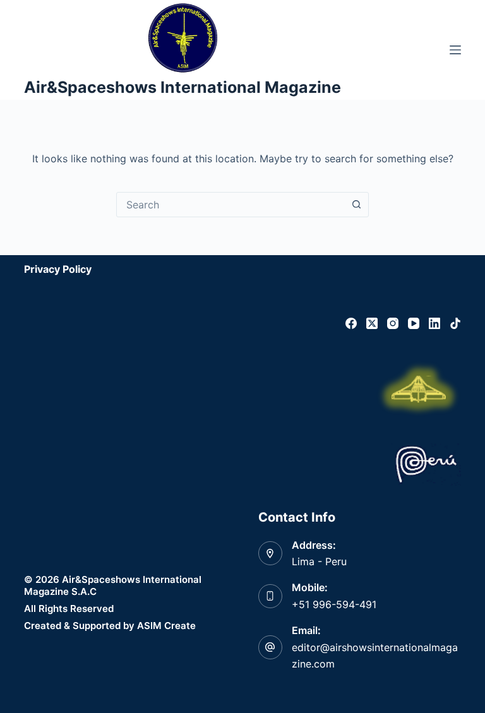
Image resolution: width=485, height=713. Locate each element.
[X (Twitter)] (372, 323)
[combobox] (230, 204)
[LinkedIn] (434, 323)
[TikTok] (455, 323)
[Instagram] (392, 323)
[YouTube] (413, 323)
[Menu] (455, 50)
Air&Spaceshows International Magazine (182, 87)
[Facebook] (351, 323)
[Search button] (356, 205)
